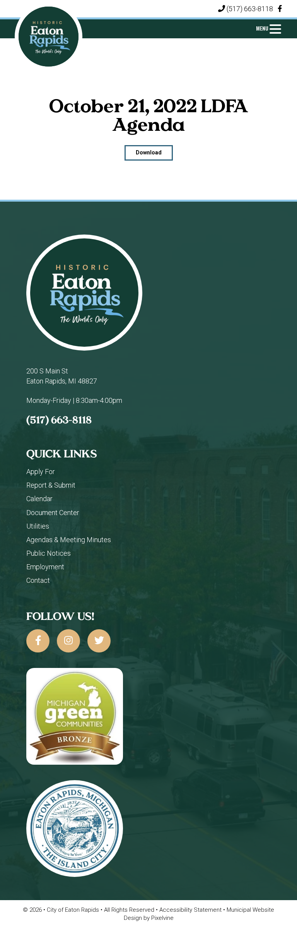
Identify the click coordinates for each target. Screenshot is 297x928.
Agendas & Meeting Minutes (68, 540)
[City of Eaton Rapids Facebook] (280, 9)
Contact (38, 580)
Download (149, 152)
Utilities (37, 526)
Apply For (40, 471)
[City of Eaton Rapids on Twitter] (99, 640)
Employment (45, 567)
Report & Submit (50, 485)
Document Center (52, 513)
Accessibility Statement (191, 909)
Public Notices (48, 553)
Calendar (39, 499)
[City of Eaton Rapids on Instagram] (68, 640)
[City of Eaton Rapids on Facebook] (38, 640)
